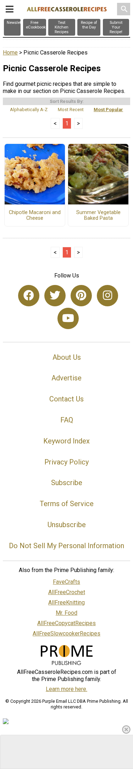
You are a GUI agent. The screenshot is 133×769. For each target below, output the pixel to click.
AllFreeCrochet (66, 592)
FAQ (66, 420)
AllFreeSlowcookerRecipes (66, 633)
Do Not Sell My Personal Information (66, 545)
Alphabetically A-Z (29, 109)
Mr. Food (66, 612)
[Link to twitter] (55, 295)
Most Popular (108, 109)
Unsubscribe (67, 524)
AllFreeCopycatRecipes (66, 623)
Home (10, 52)
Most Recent (71, 109)
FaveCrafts (66, 581)
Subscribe (66, 482)
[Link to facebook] (28, 295)
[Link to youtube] (68, 318)
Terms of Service (67, 503)
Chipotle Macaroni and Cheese (35, 215)
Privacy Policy (66, 462)
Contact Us (66, 399)
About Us (66, 357)
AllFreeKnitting (66, 602)
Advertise (66, 378)
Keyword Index (66, 441)
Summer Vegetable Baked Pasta (98, 215)
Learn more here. (66, 689)
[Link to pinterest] (81, 295)
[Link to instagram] (107, 295)
